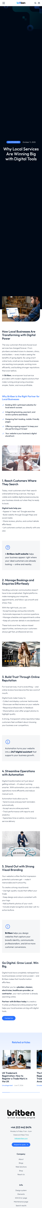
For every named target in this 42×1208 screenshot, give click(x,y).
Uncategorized (7, 1085)
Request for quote (20, 1144)
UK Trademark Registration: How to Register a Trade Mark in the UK (14, 1077)
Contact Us (9, 1018)
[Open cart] (39, 3)
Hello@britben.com (21, 1138)
